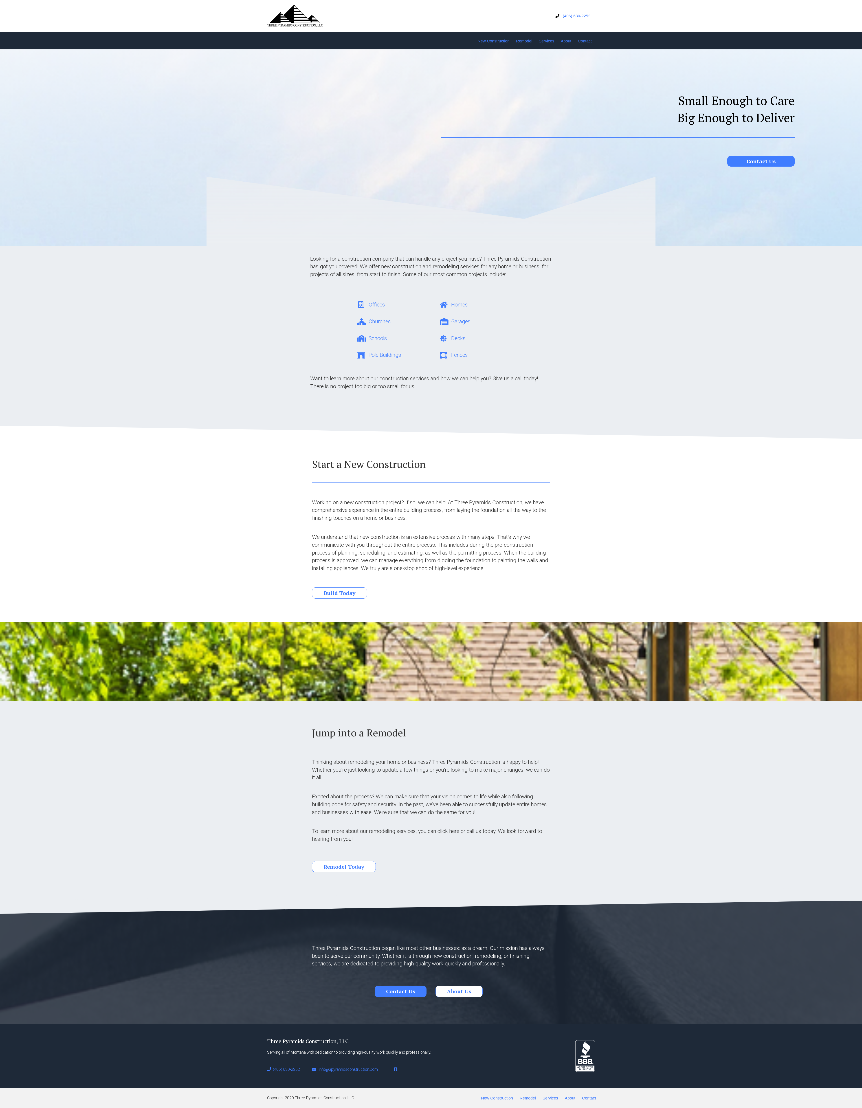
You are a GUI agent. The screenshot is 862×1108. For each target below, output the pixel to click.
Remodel (524, 41)
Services (546, 41)
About (566, 41)
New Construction (494, 41)
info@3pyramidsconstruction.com (348, 1069)
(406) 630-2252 (574, 16)
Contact (585, 41)
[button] (761, 161)
